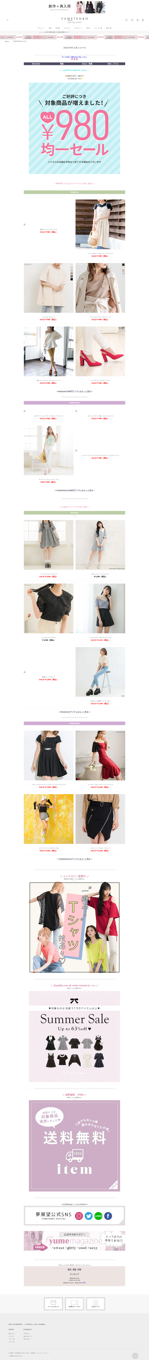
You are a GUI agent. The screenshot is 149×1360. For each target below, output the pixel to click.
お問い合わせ (27, 1339)
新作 (50, 28)
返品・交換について (28, 1336)
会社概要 (11, 1353)
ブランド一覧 (12, 1339)
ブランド (40, 28)
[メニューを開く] (7, 20)
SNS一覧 (108, 28)
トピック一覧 (98, 28)
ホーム (7, 41)
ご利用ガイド (27, 1333)
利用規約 (33, 1353)
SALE (88, 28)
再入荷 (58, 28)
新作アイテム (12, 1333)
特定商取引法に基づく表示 (22, 1353)
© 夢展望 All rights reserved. (15, 1356)
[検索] (126, 20)
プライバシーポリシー (43, 1353)
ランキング (67, 28)
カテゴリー (77, 28)
